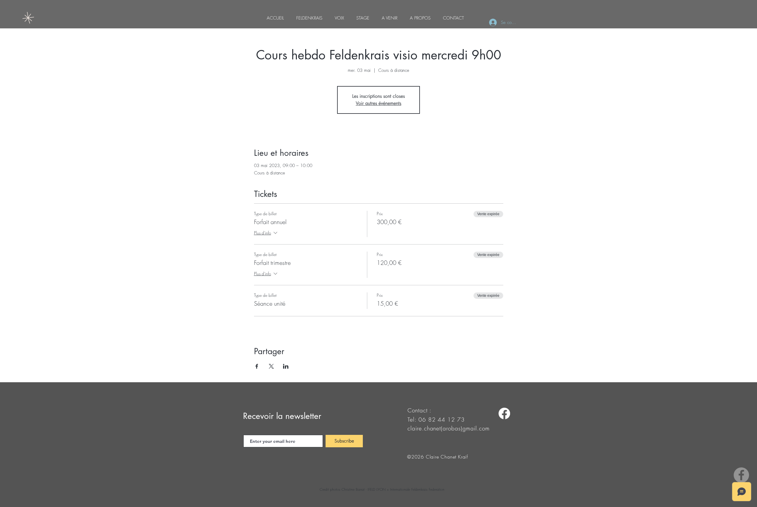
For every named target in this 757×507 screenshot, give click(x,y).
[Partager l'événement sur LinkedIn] (286, 366)
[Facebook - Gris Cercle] (741, 475)
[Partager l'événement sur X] (271, 366)
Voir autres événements (378, 103)
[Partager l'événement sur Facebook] (257, 366)
